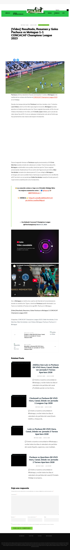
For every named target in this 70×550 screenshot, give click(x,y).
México (7, 13)
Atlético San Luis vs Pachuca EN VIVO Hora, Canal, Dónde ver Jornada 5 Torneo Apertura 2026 (46, 369)
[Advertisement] (35, 49)
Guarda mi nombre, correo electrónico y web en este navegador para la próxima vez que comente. (33, 524)
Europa (32, 13)
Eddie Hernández (48, 319)
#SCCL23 (50, 198)
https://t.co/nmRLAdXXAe (38, 198)
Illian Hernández (22, 322)
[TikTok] (6, 10)
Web (45, 517)
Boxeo (49, 13)
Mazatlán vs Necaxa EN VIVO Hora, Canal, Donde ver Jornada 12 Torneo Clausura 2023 (34, 347)
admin (27, 25)
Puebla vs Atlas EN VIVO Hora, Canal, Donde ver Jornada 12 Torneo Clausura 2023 (34, 335)
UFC (63, 13)
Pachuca (45, 322)
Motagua (39, 322)
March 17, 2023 (41, 224)
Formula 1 (56, 13)
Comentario (14, 494)
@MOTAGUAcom (34, 193)
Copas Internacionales (18, 13)
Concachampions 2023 (44, 25)
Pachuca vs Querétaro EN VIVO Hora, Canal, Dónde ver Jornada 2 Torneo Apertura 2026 (43, 459)
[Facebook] (2, 10)
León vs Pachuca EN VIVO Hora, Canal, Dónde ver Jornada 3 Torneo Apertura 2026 (42, 431)
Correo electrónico (32, 517)
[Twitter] (4, 10)
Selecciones (41, 13)
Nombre (13, 517)
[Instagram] (7, 10)
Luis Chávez (32, 322)
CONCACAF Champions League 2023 (45, 97)
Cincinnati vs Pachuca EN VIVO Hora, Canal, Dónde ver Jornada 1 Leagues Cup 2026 (43, 400)
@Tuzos (45, 190)
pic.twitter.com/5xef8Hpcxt (35, 200)
